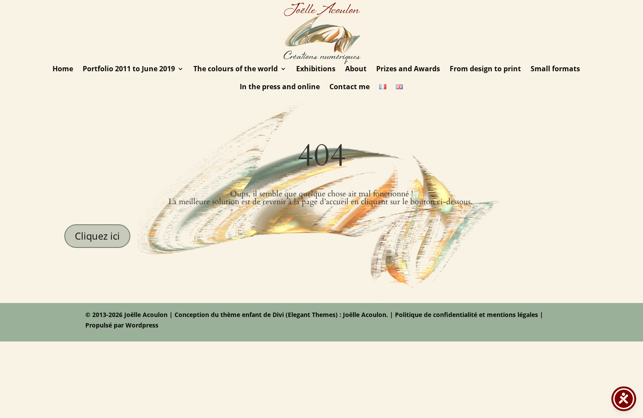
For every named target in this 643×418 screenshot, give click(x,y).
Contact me (349, 87)
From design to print (485, 69)
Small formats (555, 69)
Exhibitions (315, 69)
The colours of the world (235, 69)
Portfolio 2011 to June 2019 (129, 69)
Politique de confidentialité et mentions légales (466, 314)
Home (62, 69)
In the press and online (280, 87)
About (356, 69)
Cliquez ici (97, 235)
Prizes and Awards (408, 69)
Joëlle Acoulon (363, 314)
